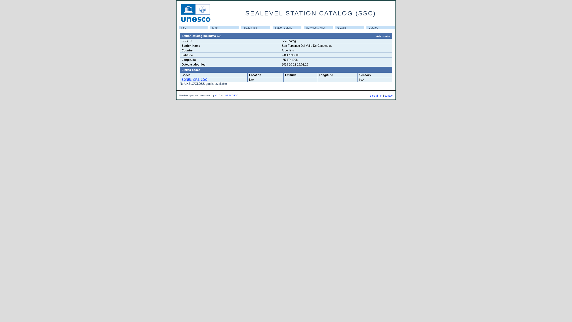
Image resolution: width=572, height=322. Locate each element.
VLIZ (217, 95)
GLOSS (342, 27)
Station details (283, 27)
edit (219, 36)
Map (215, 27)
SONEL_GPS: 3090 (194, 79)
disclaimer (376, 95)
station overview (383, 36)
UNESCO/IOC (231, 95)
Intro (183, 27)
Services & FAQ (315, 27)
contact (389, 95)
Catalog (373, 27)
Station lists (250, 27)
